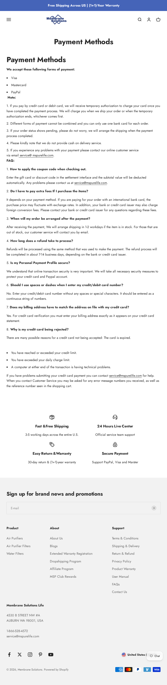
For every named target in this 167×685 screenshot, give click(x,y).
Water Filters (15, 553)
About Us (56, 538)
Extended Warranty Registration (71, 553)
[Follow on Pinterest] (40, 654)
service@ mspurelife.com (36, 155)
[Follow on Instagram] (30, 654)
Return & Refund (123, 553)
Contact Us (119, 591)
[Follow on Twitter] (19, 654)
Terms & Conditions (125, 538)
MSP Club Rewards (63, 576)
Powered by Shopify (56, 669)
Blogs (53, 546)
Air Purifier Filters (18, 546)
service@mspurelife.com (90, 182)
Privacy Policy (121, 561)
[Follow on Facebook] (9, 654)
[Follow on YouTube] (51, 654)
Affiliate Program (61, 568)
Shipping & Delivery (126, 546)
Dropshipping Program (65, 561)
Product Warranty (124, 568)
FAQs (116, 584)
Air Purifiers (15, 538)
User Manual (120, 576)
